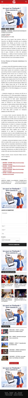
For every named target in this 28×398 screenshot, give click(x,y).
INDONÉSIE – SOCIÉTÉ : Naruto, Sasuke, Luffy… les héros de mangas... (7, 285)
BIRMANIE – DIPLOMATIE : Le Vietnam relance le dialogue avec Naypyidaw (6, 300)
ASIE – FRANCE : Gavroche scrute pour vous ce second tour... (17, 337)
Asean (7, 28)
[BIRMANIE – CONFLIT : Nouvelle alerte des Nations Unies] (4, 345)
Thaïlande (11, 392)
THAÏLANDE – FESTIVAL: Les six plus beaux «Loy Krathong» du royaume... (17, 357)
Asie (16, 392)
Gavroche (7, 35)
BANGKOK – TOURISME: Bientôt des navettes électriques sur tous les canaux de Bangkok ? (20, 182)
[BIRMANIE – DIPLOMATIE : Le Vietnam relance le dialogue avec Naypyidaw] (7, 293)
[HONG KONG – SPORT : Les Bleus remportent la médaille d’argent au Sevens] (4, 331)
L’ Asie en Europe (8, 395)
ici (9, 156)
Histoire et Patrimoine (18, 395)
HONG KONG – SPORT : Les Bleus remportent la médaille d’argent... (16, 330)
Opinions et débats (9, 393)
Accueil (2, 5)
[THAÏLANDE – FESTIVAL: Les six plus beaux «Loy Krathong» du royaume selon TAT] (4, 358)
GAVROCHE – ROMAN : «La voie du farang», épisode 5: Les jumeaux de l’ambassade (7, 182)
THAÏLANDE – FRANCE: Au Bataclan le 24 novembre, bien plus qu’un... (17, 350)
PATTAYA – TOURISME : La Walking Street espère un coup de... (20, 300)
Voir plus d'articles (13, 363)
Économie (12, 28)
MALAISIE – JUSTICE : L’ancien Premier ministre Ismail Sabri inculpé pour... (20, 285)
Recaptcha (3, 237)
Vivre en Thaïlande (18, 393)
